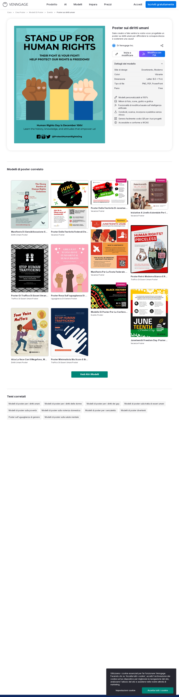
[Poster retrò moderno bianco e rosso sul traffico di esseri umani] (149, 249)
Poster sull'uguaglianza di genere (24, 417)
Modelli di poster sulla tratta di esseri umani (144, 403)
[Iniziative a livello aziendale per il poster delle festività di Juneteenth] (149, 195)
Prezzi (108, 4)
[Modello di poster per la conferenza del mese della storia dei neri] (109, 296)
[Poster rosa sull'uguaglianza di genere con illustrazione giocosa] (69, 268)
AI (65, 4)
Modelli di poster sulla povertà (23, 410)
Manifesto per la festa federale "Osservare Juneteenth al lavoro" (109, 272)
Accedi (138, 4)
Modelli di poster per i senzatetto (100, 410)
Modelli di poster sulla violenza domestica (61, 410)
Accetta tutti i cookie (158, 690)
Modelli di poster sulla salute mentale (62, 417)
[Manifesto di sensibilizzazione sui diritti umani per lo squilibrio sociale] (29, 204)
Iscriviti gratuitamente (161, 4)
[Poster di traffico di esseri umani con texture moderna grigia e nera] (29, 268)
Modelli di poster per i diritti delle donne (63, 403)
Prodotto (52, 4)
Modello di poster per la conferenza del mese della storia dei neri (109, 312)
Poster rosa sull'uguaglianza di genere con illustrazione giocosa (69, 295)
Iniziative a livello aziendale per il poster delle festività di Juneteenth (149, 212)
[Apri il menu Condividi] (162, 45)
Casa (9, 12)
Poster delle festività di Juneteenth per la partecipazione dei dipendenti (109, 208)
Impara (93, 4)
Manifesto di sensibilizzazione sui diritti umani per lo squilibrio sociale (29, 232)
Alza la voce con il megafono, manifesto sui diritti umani (29, 359)
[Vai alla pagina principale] (15, 4)
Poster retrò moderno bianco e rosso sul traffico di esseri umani (149, 276)
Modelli (78, 4)
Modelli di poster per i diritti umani (24, 403)
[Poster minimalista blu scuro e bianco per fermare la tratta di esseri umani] (69, 332)
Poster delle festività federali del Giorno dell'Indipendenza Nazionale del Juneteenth (69, 232)
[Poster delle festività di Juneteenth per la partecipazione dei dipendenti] (109, 193)
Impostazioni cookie (125, 690)
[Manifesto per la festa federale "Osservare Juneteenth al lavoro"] (109, 244)
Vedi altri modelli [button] (89, 374)
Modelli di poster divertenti (133, 410)
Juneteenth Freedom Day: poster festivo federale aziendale (149, 340)
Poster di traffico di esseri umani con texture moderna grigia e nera (29, 295)
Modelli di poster (36, 12)
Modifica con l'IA (154, 54)
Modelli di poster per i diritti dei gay (103, 403)
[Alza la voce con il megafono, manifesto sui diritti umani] (29, 332)
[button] (125, 54)
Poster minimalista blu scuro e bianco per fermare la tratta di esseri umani (69, 359)
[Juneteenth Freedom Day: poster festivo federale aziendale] (149, 313)
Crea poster (20, 12)
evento (50, 12)
